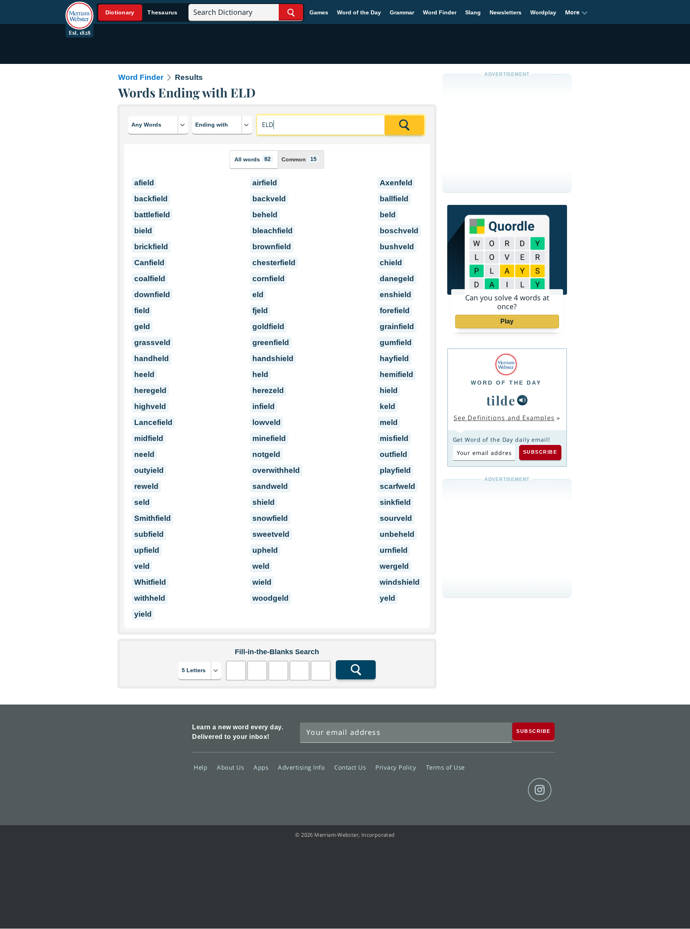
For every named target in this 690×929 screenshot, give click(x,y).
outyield (149, 470)
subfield (149, 534)
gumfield (396, 342)
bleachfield (272, 230)
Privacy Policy (396, 767)
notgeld (266, 454)
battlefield (152, 214)
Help (201, 767)
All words (252, 159)
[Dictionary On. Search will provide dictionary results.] (142, 13)
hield (389, 390)
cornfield (268, 278)
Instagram (539, 790)
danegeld (397, 278)
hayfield (394, 358)
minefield (269, 438)
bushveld (397, 246)
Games (318, 12)
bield (143, 230)
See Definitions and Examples (504, 417)
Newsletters (505, 12)
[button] (576, 12)
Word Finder (439, 12)
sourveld (396, 518)
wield (262, 582)
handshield (272, 358)
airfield (264, 183)
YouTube (511, 790)
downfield (152, 294)
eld (258, 294)
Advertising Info (302, 767)
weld (261, 566)
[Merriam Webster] (506, 364)
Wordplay (543, 12)
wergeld (394, 566)
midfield (148, 438)
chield (391, 262)
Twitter (482, 790)
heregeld (150, 390)
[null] (522, 400)
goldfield (268, 326)
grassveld (152, 342)
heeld (144, 374)
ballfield (394, 199)
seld (142, 502)
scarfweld (397, 486)
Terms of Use (445, 767)
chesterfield (273, 262)
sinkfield (395, 502)
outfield (393, 454)
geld (142, 326)
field (142, 310)
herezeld (268, 390)
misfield (394, 438)
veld (142, 566)
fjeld (260, 310)
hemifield (396, 374)
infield (263, 406)
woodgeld (270, 598)
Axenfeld (396, 183)
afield (144, 183)
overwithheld (276, 470)
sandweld (270, 486)
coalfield (149, 278)
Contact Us (351, 767)
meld (389, 422)
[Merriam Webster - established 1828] (79, 10)
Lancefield (153, 422)
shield (263, 502)
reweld (146, 486)
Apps (262, 767)
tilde (501, 400)
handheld (151, 358)
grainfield (397, 326)
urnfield (394, 550)
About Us (231, 767)
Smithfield (152, 518)
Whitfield (150, 582)
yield (143, 614)
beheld (265, 214)
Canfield (149, 262)
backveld (269, 199)
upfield (146, 550)
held (260, 374)
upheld (265, 550)
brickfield (151, 246)
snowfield (270, 518)
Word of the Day (359, 12)
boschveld (399, 230)
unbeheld (397, 534)
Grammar (402, 12)
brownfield (271, 246)
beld (388, 214)
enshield (395, 294)
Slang (473, 12)
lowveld (266, 422)
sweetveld (270, 534)
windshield (400, 582)
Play (507, 321)
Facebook (453, 790)
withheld (149, 598)
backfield (151, 199)
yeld (387, 598)
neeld (144, 454)
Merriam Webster (150, 760)
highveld (150, 406)
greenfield (270, 342)
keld (387, 406)
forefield (395, 310)
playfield (395, 470)
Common (299, 159)
